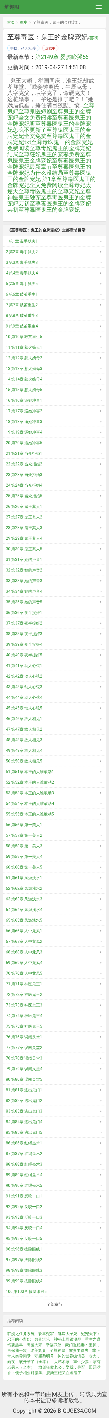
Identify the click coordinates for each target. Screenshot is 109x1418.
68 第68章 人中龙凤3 (24, 952)
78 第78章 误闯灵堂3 (24, 1058)
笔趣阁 (11, 7)
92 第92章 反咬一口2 (24, 1206)
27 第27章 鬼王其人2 (24, 517)
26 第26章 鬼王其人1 (24, 506)
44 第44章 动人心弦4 (24, 697)
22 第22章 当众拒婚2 (24, 464)
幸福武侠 (53, 1345)
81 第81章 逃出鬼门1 (24, 1090)
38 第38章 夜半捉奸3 (24, 634)
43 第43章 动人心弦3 (24, 687)
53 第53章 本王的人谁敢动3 (30, 793)
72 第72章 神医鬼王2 (24, 994)
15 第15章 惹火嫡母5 (24, 390)
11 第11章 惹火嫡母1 (24, 347)
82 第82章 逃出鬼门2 (24, 1100)
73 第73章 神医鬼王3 (24, 1005)
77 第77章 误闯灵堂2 (24, 1047)
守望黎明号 (44, 1356)
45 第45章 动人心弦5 (24, 708)
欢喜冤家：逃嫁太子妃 (57, 1333)
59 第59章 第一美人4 (24, 856)
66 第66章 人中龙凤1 (24, 931)
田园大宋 (34, 1345)
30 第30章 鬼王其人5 (24, 549)
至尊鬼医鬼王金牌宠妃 (49, 157)
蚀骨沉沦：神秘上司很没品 (57, 1339)
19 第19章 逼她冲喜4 (24, 432)
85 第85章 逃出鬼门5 (24, 1132)
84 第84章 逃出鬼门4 (24, 1122)
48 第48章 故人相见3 (24, 740)
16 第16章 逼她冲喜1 (24, 400)
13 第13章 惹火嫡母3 (24, 368)
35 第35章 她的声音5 (24, 602)
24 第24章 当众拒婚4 (24, 485)
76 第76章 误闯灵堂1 (24, 1037)
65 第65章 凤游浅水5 (24, 920)
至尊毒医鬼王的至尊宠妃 (49, 191)
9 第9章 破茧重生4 (22, 326)
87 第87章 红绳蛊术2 (24, 1153)
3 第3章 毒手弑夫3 (22, 262)
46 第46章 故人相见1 (24, 718)
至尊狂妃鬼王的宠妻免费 (49, 154)
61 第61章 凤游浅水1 (24, 878)
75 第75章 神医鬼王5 (24, 1026)
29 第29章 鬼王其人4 (24, 538)
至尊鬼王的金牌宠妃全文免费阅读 (49, 114)
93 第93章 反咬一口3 (24, 1217)
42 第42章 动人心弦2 (24, 676)
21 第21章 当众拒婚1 (24, 453)
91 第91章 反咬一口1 (24, 1196)
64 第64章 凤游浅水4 (24, 909)
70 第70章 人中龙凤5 (24, 973)
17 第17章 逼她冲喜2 (24, 411)
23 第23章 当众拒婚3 (24, 474)
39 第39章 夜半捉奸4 (24, 644)
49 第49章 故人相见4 (24, 750)
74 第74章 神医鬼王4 (24, 1015)
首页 (11, 22)
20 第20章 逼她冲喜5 (24, 443)
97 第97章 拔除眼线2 (24, 1259)
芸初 (93, 37)
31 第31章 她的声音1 (24, 559)
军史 (24, 22)
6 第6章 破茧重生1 (22, 294)
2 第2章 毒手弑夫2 (22, 252)
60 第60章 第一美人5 (24, 867)
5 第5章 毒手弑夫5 (22, 283)
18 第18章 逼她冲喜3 (24, 421)
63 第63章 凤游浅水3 (24, 899)
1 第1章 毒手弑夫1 (22, 241)
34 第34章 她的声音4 (24, 591)
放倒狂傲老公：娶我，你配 (61, 1367)
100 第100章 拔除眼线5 (26, 1291)
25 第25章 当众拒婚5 (24, 496)
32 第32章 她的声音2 (24, 570)
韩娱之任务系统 (21, 1333)
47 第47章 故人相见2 (24, 729)
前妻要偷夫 (79, 1350)
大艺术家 (62, 1361)
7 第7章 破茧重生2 (22, 305)
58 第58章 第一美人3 (24, 846)
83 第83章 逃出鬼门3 (24, 1111)
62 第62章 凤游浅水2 (24, 888)
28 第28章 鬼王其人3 (24, 527)
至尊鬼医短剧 (35, 111)
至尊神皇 (57, 1350)
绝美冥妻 (38, 1350)
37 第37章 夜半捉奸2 (24, 623)
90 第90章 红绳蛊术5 (24, 1185)
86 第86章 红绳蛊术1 (24, 1143)
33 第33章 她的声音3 (24, 580)
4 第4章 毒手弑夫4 (22, 273)
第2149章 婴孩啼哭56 (62, 57)
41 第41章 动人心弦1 (24, 665)
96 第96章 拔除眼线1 (24, 1249)
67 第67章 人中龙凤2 (24, 941)
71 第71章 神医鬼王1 (24, 984)
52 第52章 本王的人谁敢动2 (30, 782)
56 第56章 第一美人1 (24, 824)
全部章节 (54, 1304)
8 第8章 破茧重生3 (22, 315)
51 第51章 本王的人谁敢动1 (30, 771)
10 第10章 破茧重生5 (24, 336)
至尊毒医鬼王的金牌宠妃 (49, 209)
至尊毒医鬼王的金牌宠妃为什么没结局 (49, 169)
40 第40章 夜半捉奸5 (24, 655)
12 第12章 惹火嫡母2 (24, 358)
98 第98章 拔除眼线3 (24, 1270)
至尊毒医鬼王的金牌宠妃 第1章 (49, 175)
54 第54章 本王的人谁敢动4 (30, 803)
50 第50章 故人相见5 (24, 761)
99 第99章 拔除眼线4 (24, 1281)
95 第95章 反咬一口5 (24, 1238)
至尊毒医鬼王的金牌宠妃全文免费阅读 (51, 182)
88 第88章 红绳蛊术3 (24, 1164)
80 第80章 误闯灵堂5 (24, 1079)
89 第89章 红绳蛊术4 (24, 1175)
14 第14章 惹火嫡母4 (24, 379)
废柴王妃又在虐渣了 (63, 1373)
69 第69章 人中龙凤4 (24, 962)
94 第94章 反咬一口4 (24, 1228)
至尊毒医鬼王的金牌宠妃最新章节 (49, 163)
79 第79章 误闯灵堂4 (24, 1069)
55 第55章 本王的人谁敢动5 (30, 814)
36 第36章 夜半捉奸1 (24, 612)
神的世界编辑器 (71, 1356)
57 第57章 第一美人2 (24, 835)
